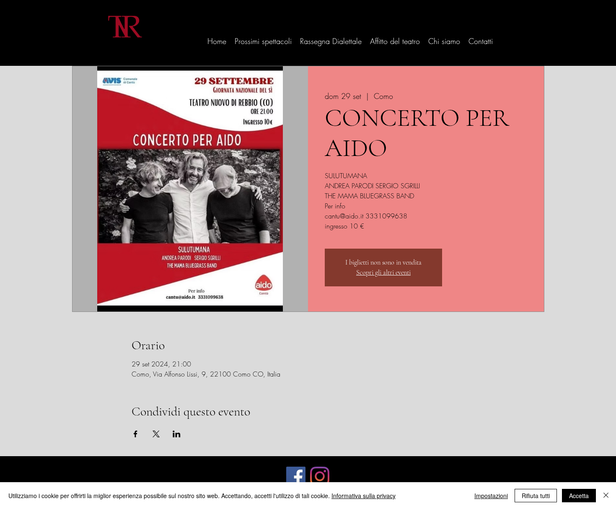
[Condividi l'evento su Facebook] (136, 434)
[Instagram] (319, 476)
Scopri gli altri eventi (383, 272)
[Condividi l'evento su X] (156, 434)
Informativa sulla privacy (363, 495)
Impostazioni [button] (491, 495)
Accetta (579, 495)
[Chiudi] (606, 495)
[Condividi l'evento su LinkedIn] (177, 434)
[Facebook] (295, 476)
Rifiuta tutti (536, 495)
